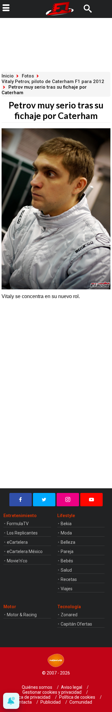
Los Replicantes (22, 532)
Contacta (23, 702)
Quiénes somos (37, 687)
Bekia (66, 523)
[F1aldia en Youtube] (91, 499)
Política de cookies (77, 697)
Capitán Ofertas (76, 624)
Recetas (69, 579)
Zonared (69, 614)
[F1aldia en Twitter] (44, 499)
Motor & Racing (22, 614)
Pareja (67, 551)
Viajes (66, 588)
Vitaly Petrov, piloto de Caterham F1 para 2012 (53, 81)
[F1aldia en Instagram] (68, 499)
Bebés (67, 560)
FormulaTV (18, 523)
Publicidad (50, 702)
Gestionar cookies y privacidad (52, 692)
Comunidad (80, 702)
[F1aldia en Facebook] (20, 499)
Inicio (8, 76)
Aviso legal (71, 687)
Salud (66, 570)
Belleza (68, 542)
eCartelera (17, 542)
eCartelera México (25, 551)
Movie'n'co (17, 560)
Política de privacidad (29, 697)
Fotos (28, 76)
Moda (66, 532)
